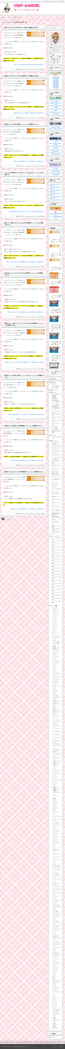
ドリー (54, 838)
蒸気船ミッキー (56, 787)
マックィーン (56, 955)
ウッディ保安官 (56, 642)
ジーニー (55, 767)
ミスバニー (55, 966)
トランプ (55, 835)
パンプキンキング (57, 889)
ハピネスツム (55, 608)
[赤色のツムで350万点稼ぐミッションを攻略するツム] (35, 133)
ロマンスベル (56, 1012)
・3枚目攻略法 (55, 81)
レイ (54, 1001)
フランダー (55, 921)
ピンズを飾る (55, 427)
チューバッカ (56, 833)
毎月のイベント (21, 69)
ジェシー (55, 768)
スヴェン (55, 800)
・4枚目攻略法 (55, 83)
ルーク (54, 999)
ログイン (53, 1037)
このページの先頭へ (59, 1046)
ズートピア (54, 487)
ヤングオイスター (57, 980)
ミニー (54, 630)
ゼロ (54, 813)
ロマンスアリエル (57, 1009)
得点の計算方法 (55, 400)
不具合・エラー (54, 389)
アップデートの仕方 (56, 457)
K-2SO (54, 1023)
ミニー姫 (55, 968)
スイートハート (55, 482)
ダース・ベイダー (57, 819)
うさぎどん (55, 681)
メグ (54, 971)
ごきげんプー (56, 748)
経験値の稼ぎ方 (55, 406)
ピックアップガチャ (56, 531)
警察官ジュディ (56, 647)
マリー (54, 960)
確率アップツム (55, 530)
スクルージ (55, 806)
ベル (54, 933)
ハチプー (55, 863)
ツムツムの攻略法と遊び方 (15, 1046)
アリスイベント (55, 484)
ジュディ (55, 784)
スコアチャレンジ (56, 505)
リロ (54, 996)
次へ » (10, 518)
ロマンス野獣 (56, 1010)
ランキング (53, 435)
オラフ (54, 705)
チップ (54, 616)
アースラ (55, 658)
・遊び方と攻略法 (55, 77)
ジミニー (55, 775)
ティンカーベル (56, 830)
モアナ (54, 974)
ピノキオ (55, 899)
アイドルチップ (56, 661)
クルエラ (55, 742)
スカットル (55, 801)
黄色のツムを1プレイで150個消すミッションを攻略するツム (24, 472)
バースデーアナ (56, 883)
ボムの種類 (54, 398)
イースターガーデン (56, 445)
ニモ (54, 847)
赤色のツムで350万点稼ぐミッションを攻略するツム (21, 124)
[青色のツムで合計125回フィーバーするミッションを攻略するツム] (35, 386)
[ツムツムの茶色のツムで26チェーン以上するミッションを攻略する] (35, 184)
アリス (54, 670)
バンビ (54, 881)
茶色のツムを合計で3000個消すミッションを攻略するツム (23, 425)
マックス (55, 957)
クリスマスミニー (57, 740)
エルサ (54, 689)
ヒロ (54, 891)
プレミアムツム (55, 636)
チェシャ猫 (55, 822)
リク (54, 995)
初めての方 (53, 382)
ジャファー (55, 783)
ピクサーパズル (55, 471)
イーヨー (55, 610)
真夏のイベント (55, 514)
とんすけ (55, 841)
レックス (55, 1004)
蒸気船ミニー (56, 789)
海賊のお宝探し (55, 473)
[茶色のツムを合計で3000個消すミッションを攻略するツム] (35, 435)
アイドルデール (56, 662)
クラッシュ (55, 722)
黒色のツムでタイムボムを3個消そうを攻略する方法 (21, 76)
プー (54, 627)
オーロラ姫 (55, 695)
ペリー (54, 932)
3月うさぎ (55, 1028)
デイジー (55, 619)
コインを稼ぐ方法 (56, 404)
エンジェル (55, 690)
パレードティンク (57, 886)
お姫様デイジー (56, 701)
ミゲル (54, 645)
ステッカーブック (56, 464)
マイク (54, 949)
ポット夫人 (55, 941)
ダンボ (54, 820)
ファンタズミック (56, 477)
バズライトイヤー (57, 875)
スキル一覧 (54, 607)
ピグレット (55, 626)
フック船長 (55, 911)
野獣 (54, 979)
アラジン (55, 667)
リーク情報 (54, 459)
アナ (54, 664)
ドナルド (55, 622)
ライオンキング (55, 491)
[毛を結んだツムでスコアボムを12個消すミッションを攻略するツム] (35, 284)
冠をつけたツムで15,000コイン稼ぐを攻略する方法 (21, 27)
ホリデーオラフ (56, 643)
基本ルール (53, 392)
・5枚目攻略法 (55, 84)
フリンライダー (56, 913)
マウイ (54, 950)
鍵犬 (54, 708)
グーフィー (55, 614)
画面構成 (54, 397)
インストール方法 (56, 385)
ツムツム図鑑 (54, 605)
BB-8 (54, 1017)
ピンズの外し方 (55, 429)
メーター (55, 973)
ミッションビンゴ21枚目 (39, 69)
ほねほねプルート (57, 936)
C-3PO (54, 1018)
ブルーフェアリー (57, 925)
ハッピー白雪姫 (56, 866)
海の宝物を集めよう (56, 513)
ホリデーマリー (56, 947)
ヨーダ (54, 985)
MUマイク (55, 1024)
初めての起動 (55, 387)
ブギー (54, 910)
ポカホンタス (56, 935)
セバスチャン (56, 811)
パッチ (54, 877)
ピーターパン (56, 896)
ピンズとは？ (55, 426)
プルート (55, 624)
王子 (54, 692)
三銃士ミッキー (56, 764)
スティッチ (55, 808)
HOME (3, 17)
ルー (54, 634)
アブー (54, 665)
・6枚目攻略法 (55, 86)
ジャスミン (55, 776)
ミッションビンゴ (29, 69)
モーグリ (55, 977)
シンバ (54, 797)
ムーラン (55, 969)
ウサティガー (56, 683)
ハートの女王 (56, 874)
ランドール (55, 988)
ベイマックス (56, 927)
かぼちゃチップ (56, 709)
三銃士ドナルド (56, 762)
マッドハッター (56, 958)
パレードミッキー (57, 888)
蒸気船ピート (56, 790)
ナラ (54, 844)
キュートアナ (56, 719)
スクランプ (55, 803)
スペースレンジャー (56, 450)
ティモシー (55, 828)
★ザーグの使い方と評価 (55, 128)
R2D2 (54, 1026)
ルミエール (55, 998)
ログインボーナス (56, 528)
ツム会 (53, 533)
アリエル (55, 669)
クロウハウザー (56, 650)
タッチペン (54, 384)
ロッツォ (55, 1007)
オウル (54, 694)
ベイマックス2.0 (56, 928)
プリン (54, 919)
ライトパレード (55, 521)
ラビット (55, 632)
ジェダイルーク (56, 773)
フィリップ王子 (56, 905)
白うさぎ (55, 765)
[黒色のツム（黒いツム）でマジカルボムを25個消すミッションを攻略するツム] (35, 334)
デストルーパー (56, 831)
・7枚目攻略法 (55, 87)
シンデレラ (54, 485)
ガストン (55, 714)
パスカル (55, 885)
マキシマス (55, 952)
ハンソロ (55, 872)
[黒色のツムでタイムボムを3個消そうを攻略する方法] (35, 85)
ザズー (54, 756)
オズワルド (55, 700)
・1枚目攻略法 (55, 78)
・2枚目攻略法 (55, 80)
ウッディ (55, 684)
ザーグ (54, 640)
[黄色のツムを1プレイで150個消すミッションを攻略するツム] (35, 481)
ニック (54, 846)
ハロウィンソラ (56, 867)
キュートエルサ (56, 720)
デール (54, 621)
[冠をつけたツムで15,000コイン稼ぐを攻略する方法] (35, 37)
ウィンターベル (56, 679)
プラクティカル (56, 914)
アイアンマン (56, 656)
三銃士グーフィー (57, 761)
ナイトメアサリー (57, 843)
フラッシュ (55, 651)
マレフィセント (56, 962)
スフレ (54, 809)
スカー (54, 805)
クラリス (55, 724)
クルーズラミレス (57, 743)
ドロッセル (55, 839)
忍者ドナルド (56, 849)
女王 (54, 786)
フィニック (55, 903)
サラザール (55, 751)
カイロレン (55, 706)
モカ (54, 976)
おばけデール (56, 703)
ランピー (55, 990)
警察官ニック (56, 648)
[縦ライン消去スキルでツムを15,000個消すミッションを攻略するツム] (35, 234)
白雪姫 (54, 798)
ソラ (54, 814)
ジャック (55, 778)
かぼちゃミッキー (57, 711)
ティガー (55, 618)
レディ (54, 1006)
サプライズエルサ (57, 750)
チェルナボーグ (56, 824)
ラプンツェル (56, 987)
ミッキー (55, 629)
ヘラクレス (55, 930)
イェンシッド (56, 672)
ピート (54, 897)
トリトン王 (55, 836)
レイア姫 (55, 1002)
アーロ (54, 659)
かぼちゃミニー (56, 713)
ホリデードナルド (57, 943)
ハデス (54, 864)
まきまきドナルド (57, 954)
